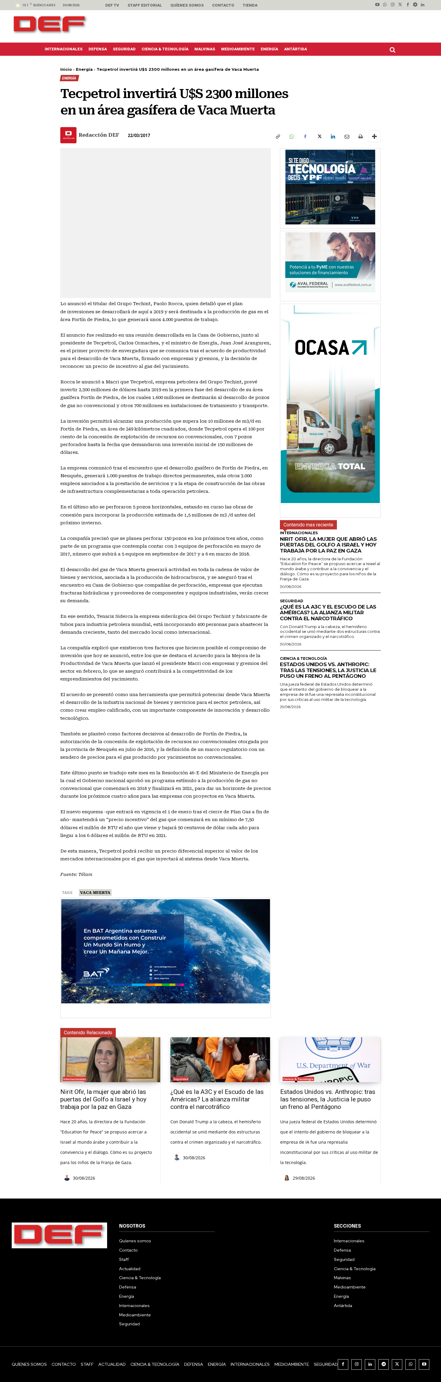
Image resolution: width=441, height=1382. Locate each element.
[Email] (346, 136)
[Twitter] (400, 5)
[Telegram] (415, 5)
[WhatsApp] (291, 136)
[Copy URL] (278, 136)
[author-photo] (68, 1178)
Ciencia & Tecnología (303, 659)
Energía (84, 69)
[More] (374, 136)
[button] (393, 50)
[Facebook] (407, 5)
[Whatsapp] (385, 5)
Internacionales (299, 533)
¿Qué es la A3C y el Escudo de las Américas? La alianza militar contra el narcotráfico (328, 612)
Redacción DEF (99, 135)
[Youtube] (377, 5)
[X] (319, 136)
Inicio (66, 69)
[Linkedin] (423, 5)
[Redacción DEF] (69, 135)
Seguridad (291, 601)
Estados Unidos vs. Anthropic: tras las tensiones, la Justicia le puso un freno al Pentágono (328, 670)
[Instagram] (392, 5)
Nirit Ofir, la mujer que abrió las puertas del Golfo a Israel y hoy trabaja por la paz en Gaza (328, 545)
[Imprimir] (360, 136)
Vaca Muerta (95, 892)
